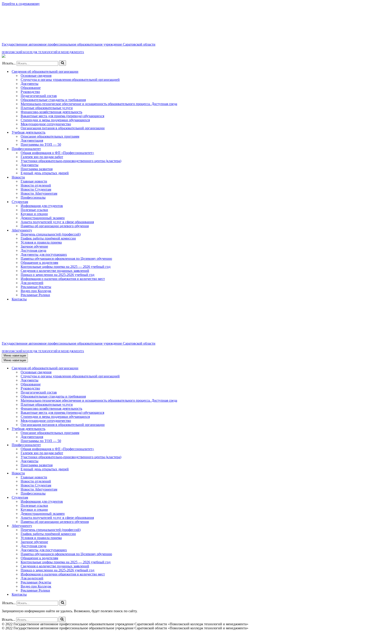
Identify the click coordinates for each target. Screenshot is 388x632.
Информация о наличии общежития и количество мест (63, 279)
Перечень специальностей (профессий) (51, 234)
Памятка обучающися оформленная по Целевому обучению (66, 258)
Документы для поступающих (44, 254)
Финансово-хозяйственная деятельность (51, 112)
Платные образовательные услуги (47, 108)
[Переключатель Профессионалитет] (384, 445)
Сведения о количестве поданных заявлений (55, 271)
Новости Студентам (36, 189)
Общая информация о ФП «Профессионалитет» (57, 153)
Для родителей (32, 283)
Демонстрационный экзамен (43, 218)
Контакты (19, 299)
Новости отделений (36, 185)
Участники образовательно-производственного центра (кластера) (71, 161)
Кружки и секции (34, 214)
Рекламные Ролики (35, 295)
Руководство (30, 92)
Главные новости (34, 181)
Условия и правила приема (41, 242)
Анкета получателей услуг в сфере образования (57, 222)
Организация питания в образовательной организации (63, 128)
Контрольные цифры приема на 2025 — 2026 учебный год (65, 267)
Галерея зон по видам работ (42, 157)
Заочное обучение (34, 246)
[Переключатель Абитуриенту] (384, 526)
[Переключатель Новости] (384, 473)
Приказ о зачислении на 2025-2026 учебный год (57, 275)
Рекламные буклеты (36, 287)
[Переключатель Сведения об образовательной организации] (384, 368)
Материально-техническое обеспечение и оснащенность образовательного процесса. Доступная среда (99, 104)
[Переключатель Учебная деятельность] (384, 429)
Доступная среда (33, 250)
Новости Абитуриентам (39, 193)
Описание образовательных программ (50, 136)
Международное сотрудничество (46, 124)
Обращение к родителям (39, 262)
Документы (29, 84)
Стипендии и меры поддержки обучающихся (55, 120)
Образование (31, 88)
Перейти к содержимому (21, 4)
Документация (32, 140)
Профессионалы (33, 197)
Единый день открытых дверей (45, 173)
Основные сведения (36, 75)
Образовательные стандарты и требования (53, 100)
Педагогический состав (39, 96)
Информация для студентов (42, 206)
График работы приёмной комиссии (48, 238)
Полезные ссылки (34, 210)
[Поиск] (62, 63)
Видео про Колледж (36, 291)
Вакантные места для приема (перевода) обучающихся (62, 116)
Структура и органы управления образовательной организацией (70, 79)
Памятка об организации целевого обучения (55, 226)
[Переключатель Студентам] (384, 498)
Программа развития (37, 169)
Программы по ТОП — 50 (41, 144)
